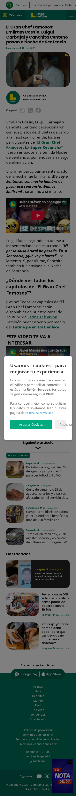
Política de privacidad (39, 413)
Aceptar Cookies (31, 424)
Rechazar (63, 424)
